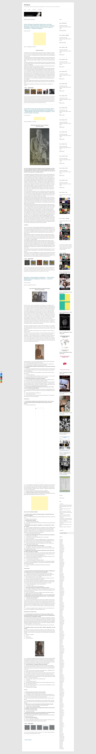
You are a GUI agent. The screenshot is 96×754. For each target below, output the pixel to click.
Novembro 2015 (62, 693)
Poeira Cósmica (62, 497)
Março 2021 (61, 616)
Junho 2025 (61, 554)
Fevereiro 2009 (62, 748)
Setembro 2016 (62, 681)
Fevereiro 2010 (62, 734)
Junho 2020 (61, 627)
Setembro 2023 (62, 580)
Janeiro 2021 (61, 618)
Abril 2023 (61, 586)
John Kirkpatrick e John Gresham (46, 100)
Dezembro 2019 (62, 634)
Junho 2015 (61, 699)
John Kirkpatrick (38, 100)
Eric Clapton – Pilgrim (63, 514)
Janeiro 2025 (61, 560)
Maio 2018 (61, 657)
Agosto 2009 (61, 741)
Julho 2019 (61, 640)
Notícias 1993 (26, 97)
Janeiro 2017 (61, 676)
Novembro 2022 (62, 592)
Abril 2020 (61, 629)
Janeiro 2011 (61, 724)
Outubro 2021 (62, 607)
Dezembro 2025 (62, 547)
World (33, 97)
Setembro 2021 (62, 609)
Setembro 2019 (62, 637)
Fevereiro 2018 (62, 660)
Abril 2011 (61, 720)
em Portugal (42, 96)
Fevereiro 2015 (62, 704)
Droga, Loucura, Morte (63, 511)
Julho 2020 (61, 625)
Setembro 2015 (62, 695)
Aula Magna (26, 268)
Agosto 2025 (61, 552)
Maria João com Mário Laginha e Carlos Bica (30, 101)
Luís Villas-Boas (30, 269)
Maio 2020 (61, 628)
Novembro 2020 (62, 621)
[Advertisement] (39, 39)
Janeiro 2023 (61, 589)
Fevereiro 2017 (62, 675)
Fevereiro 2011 (62, 723)
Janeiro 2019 (61, 647)
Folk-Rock (51, 96)
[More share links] (1, 382)
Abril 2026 (61, 542)
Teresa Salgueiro (26, 733)
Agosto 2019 (61, 639)
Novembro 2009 (62, 737)
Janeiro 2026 (61, 546)
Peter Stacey (28, 102)
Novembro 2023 (62, 577)
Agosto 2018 (61, 653)
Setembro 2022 (62, 594)
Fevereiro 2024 (62, 574)
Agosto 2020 (61, 624)
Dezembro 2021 (62, 605)
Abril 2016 (61, 687)
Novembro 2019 (62, 635)
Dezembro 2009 (62, 736)
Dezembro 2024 (62, 562)
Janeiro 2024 (61, 575)
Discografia (40, 9)
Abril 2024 (61, 571)
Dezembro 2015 (62, 692)
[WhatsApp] (1, 380)
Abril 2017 (61, 672)
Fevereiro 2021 (62, 617)
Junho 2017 (61, 670)
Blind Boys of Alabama (50, 97)
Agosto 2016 (61, 682)
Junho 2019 (61, 641)
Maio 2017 (61, 671)
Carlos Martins (51, 268)
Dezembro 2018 (62, 648)
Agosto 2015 (61, 696)
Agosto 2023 (61, 581)
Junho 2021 (61, 612)
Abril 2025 (61, 557)
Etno (45, 96)
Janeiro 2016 (61, 690)
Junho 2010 (61, 729)
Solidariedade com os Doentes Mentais (30, 271)
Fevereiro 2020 (62, 631)
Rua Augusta (32, 102)
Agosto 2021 (61, 610)
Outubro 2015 (62, 694)
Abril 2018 (61, 658)
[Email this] (1, 377)
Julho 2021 (61, 611)
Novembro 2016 (62, 678)
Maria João (52, 100)
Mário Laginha (39, 101)
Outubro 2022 (62, 593)
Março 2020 (61, 630)
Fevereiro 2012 (62, 710)
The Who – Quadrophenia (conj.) (64, 524)
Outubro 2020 (62, 622)
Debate (29, 732)
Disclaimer (34, 9)
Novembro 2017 (62, 664)
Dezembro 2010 (62, 725)
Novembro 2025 (62, 548)
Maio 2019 (61, 642)
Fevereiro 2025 (62, 559)
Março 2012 (61, 708)
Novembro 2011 (62, 712)
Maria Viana (39, 269)
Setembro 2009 (62, 740)
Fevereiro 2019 (62, 646)
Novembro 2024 (62, 563)
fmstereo (27, 5)
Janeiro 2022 (61, 604)
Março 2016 (61, 688)
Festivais (47, 96)
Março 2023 (61, 587)
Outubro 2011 (62, 713)
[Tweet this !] (1, 375)
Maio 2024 (61, 570)
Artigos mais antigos (28, 739)
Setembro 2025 (62, 551)
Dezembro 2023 (62, 576)
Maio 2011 (61, 719)
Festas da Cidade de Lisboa (46, 98)
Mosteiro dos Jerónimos (45, 101)
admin (45, 102)
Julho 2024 (61, 568)
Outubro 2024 (62, 564)
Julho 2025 (61, 553)
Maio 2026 (61, 541)
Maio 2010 (61, 730)
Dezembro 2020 (62, 619)
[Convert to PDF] (1, 379)
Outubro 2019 (62, 636)
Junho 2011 (61, 718)
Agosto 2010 (61, 726)
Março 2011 (61, 722)
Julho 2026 (61, 539)
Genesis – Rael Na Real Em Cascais (65, 515)
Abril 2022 (61, 600)
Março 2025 (61, 558)
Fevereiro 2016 (62, 689)
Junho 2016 (61, 684)
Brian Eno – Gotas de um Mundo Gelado (66, 512)
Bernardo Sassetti (46, 268)
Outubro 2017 (62, 665)
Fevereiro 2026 (62, 545)
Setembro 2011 (62, 714)
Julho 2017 (61, 669)
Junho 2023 (61, 583)
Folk (49, 96)
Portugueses (30, 97)
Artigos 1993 (32, 96)
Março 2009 (61, 747)
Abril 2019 (61, 643)
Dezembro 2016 (62, 677)
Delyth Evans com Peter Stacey (36, 98)
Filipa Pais (49, 732)
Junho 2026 (61, 540)
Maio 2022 (61, 599)
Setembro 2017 (62, 666)
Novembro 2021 (62, 606)
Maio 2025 (61, 556)
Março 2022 (61, 601)
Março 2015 (61, 702)
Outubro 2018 (62, 651)
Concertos (38, 96)
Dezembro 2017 (62, 663)
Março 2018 (61, 659)
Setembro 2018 (62, 652)
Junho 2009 (61, 743)
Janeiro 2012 (61, 711)
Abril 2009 (61, 746)
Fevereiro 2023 (62, 588)
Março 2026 (61, 544)
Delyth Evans (30, 98)
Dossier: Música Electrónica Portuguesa (65, 521)
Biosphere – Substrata (63, 526)
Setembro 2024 (62, 565)
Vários (35, 102)
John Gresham (33, 100)
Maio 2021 (61, 613)
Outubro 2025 (62, 550)
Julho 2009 (61, 742)
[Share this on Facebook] (1, 374)
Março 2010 (61, 732)
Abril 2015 (61, 701)
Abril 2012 (61, 707)
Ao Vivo (29, 96)
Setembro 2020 (62, 623)
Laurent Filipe (26, 269)
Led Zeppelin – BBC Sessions (64, 508)
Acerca (29, 9)
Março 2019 (61, 645)
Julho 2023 (61, 582)
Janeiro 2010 (61, 735)
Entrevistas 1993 (33, 732)
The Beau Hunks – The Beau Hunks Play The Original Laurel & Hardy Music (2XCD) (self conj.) (66, 519)
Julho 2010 (61, 728)
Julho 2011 (61, 717)
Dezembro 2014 (62, 706)
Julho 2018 (61, 654)
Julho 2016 (61, 683)
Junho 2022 (61, 598)
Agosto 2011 (61, 716)
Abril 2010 (61, 731)
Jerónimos (29, 100)
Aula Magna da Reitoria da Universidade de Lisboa (35, 268)
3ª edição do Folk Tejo (43, 97)
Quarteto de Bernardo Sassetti (50, 269)
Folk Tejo (51, 98)
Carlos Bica (25, 98)
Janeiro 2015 (61, 705)
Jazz (54, 96)
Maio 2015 (61, 700)
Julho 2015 (61, 698)
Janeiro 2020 (61, 633)
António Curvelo (52, 267)
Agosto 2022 (61, 595)
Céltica (36, 96)
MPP (36, 732)
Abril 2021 (61, 615)
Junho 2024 (61, 569)
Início (25, 9)
